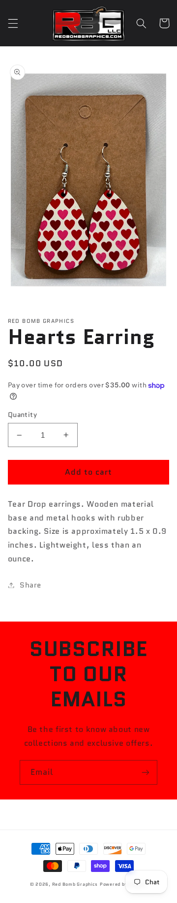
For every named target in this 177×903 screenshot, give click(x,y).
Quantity (22, 414)
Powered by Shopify (123, 884)
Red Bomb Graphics (75, 884)
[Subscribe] (145, 772)
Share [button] (30, 585)
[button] (12, 23)
